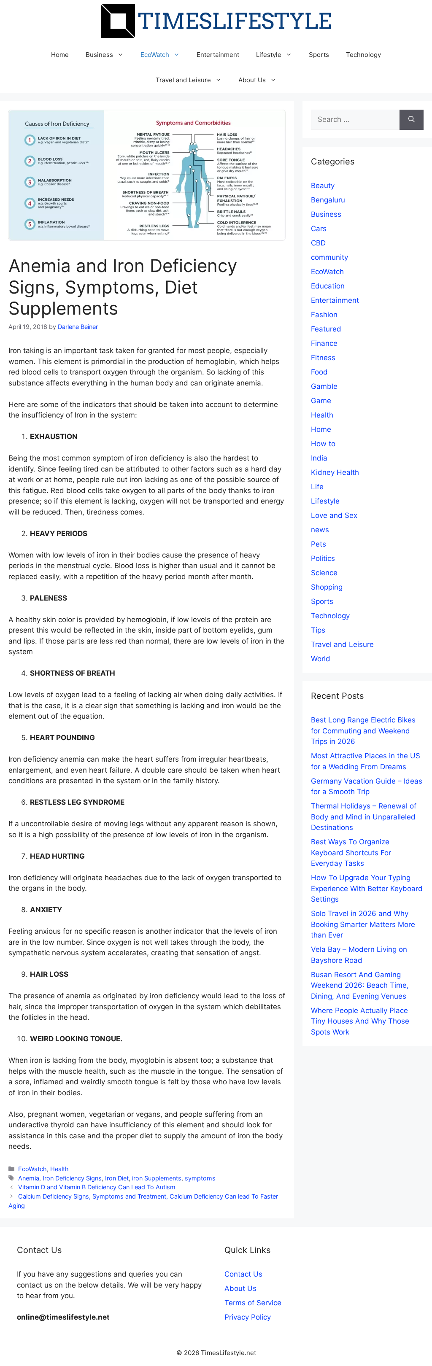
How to (323, 443)
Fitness (323, 357)
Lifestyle (268, 55)
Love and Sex (334, 515)
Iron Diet (117, 1178)
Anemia (28, 1178)
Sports (319, 55)
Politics (323, 558)
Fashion (324, 314)
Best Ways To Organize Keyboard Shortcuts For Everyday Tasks (351, 853)
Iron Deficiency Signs (72, 1178)
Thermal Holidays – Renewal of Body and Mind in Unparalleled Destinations (363, 817)
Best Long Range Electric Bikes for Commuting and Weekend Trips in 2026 (363, 731)
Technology (363, 55)
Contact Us (243, 1274)
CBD (318, 243)
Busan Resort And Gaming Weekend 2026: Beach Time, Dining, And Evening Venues (360, 985)
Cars (319, 228)
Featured (326, 329)
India (319, 458)
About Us (252, 80)
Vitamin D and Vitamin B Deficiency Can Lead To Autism (97, 1187)
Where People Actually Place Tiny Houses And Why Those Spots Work (360, 1021)
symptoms (200, 1178)
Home (60, 55)
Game (321, 400)
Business (99, 55)
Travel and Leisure (183, 80)
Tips (318, 630)
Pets (318, 544)
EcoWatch (154, 55)
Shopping (327, 587)
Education (328, 286)
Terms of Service (252, 1303)
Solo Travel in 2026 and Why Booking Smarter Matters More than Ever (363, 924)
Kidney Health (335, 472)
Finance (324, 343)
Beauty (323, 185)
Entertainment (218, 55)
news (320, 529)
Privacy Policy (247, 1317)
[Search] (412, 120)
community (329, 257)
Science (324, 572)
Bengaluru (328, 200)
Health (59, 1168)
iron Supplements (156, 1178)
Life (317, 486)
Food (319, 372)
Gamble (324, 386)
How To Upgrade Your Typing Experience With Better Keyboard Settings (367, 888)
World (320, 659)
